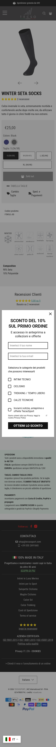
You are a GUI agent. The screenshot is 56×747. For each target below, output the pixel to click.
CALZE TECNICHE (23, 400)
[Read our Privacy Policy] (46, 416)
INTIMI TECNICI (22, 379)
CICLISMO (19, 386)
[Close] (50, 314)
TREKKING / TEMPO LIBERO (29, 393)
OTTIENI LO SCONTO (28, 426)
